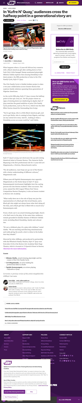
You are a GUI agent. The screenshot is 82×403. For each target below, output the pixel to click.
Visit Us (61, 350)
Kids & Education (8, 341)
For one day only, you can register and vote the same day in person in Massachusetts (64, 139)
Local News (12, 8)
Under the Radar (21, 20)
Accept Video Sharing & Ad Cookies (14, 391)
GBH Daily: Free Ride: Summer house (15, 316)
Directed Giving (27, 350)
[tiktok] (62, 355)
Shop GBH (25, 358)
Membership (26, 344)
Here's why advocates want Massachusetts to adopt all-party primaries (25, 320)
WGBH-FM (51, 363)
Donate (73, 3)
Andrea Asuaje (18, 61)
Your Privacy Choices (11, 397)
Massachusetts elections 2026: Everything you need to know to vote (64, 159)
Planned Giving (27, 353)
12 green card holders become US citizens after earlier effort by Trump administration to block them (64, 126)
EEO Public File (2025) (47, 353)
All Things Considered (11, 323)
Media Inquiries (63, 344)
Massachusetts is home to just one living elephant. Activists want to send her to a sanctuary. (62, 146)
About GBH (7, 338)
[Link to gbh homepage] (11, 3)
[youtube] (64, 355)
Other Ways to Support (29, 356)
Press (5, 350)
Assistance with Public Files (48, 356)
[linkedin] (72, 355)
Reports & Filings (45, 350)
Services (6, 344)
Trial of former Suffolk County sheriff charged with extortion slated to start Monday (28, 308)
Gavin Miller (8, 61)
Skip (31, 391)
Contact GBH (63, 338)
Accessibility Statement (47, 347)
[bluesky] (66, 355)
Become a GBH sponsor (64, 28)
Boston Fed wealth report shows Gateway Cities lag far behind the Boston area (64, 133)
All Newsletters (59, 73)
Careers (6, 347)
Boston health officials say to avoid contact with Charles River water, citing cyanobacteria (64, 119)
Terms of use (44, 338)
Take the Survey (60, 99)
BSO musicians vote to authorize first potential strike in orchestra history (64, 113)
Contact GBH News (64, 341)
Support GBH (26, 338)
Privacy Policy (70, 73)
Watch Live (49, 3)
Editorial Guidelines (46, 341)
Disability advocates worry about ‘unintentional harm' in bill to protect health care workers (64, 153)
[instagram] (60, 355)
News (5, 8)
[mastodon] (68, 361)
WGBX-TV (51, 360)
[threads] (68, 355)
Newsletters (62, 347)
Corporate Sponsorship (29, 347)
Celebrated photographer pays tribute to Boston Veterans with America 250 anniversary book (31, 312)
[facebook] (70, 355)
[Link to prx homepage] (53, 385)
